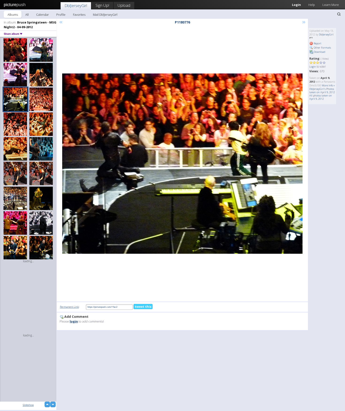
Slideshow (28, 405)
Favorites (79, 14)
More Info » (328, 85)
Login (296, 5)
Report (317, 43)
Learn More (330, 5)
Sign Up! (102, 5)
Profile (60, 14)
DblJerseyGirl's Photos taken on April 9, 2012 (322, 90)
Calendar (42, 14)
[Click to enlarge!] (182, 163)
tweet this (143, 306)
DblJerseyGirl (76, 5)
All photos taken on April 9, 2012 (320, 97)
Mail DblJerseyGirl (105, 14)
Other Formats (322, 47)
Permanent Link (69, 306)
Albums (13, 14)
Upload (124, 5)
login (74, 321)
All (27, 14)
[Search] (339, 14)
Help (311, 5)
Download (319, 52)
